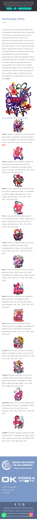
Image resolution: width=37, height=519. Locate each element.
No (15, 8)
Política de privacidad (9, 487)
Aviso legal (6, 492)
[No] (35, 5)
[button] (4, 515)
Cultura (4, 22)
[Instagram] (31, 514)
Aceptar (9, 8)
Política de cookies (8, 490)
